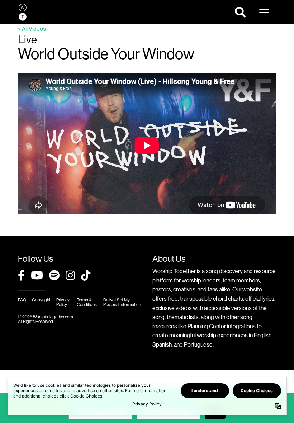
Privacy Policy (63, 302)
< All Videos (32, 28)
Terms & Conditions (87, 302)
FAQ (22, 300)
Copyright (41, 300)
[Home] (22, 12)
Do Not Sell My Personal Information (122, 302)
